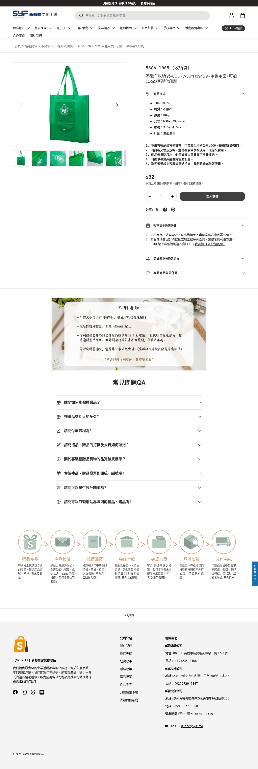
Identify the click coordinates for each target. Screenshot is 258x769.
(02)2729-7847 (186, 683)
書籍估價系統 (129, 700)
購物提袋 (31, 46)
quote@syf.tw (192, 726)
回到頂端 (129, 615)
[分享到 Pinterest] (173, 210)
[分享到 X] (157, 210)
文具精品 (104, 28)
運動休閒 (126, 28)
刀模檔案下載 (129, 692)
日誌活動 (82, 28)
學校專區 (169, 28)
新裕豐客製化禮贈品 (33, 754)
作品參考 (126, 684)
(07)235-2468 (186, 661)
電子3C (61, 28)
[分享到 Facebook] (165, 210)
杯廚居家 (41, 28)
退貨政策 (126, 661)
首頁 (18, 46)
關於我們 (36, 36)
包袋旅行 (19, 28)
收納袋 (45, 46)
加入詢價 (212, 196)
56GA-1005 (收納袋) (168, 67)
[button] (242, 15)
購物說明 (126, 677)
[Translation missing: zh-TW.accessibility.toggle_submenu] (28, 28)
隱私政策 (126, 669)
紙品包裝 (147, 28)
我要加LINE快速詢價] (210, 244)
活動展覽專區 (194, 28)
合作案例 (19, 36)
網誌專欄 (126, 653)
